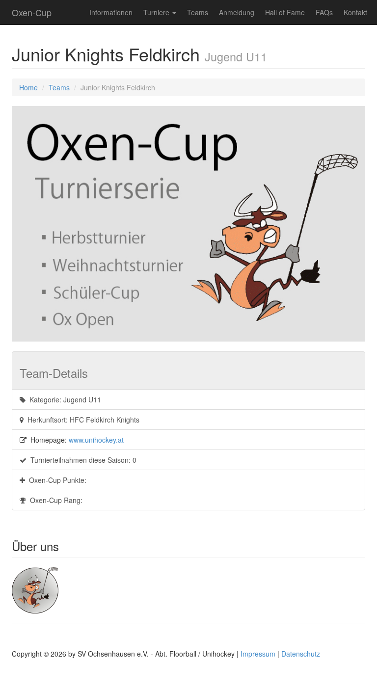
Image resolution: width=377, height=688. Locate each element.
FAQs (324, 12)
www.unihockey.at (96, 440)
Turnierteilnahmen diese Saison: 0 (81, 460)
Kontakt (355, 12)
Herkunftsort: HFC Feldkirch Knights (81, 419)
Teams (197, 12)
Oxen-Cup (32, 12)
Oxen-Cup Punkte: (55, 480)
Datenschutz (300, 654)
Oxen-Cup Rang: (54, 500)
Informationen (111, 12)
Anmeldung (236, 12)
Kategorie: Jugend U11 (63, 399)
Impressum (258, 654)
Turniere (157, 12)
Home (28, 87)
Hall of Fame (285, 12)
